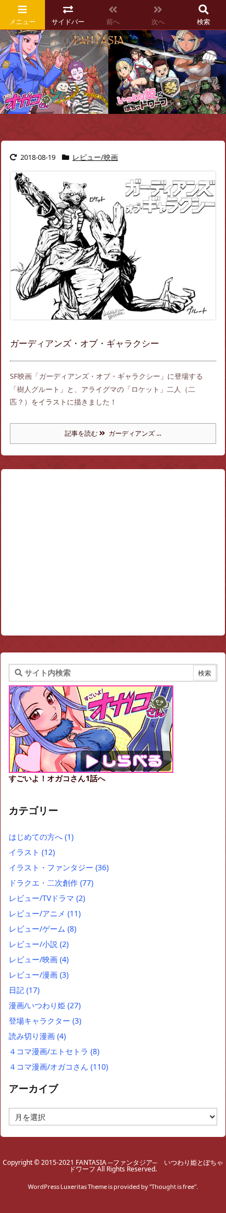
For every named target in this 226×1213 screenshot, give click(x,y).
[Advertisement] (97, 556)
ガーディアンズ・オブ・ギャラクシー (84, 343)
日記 (24, 990)
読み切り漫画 (37, 1036)
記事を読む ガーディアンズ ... (113, 433)
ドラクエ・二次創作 (51, 882)
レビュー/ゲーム (42, 928)
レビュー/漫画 (39, 974)
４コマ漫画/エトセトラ (54, 1051)
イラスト (32, 852)
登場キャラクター (45, 1020)
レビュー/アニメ (45, 913)
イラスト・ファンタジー (59, 867)
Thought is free (172, 1186)
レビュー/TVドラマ (47, 898)
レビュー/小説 (39, 944)
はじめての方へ (41, 836)
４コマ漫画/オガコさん (58, 1066)
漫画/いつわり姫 (45, 1005)
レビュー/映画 (95, 157)
